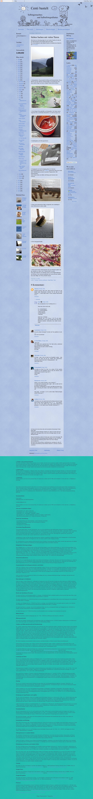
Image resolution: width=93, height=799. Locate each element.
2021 (19, 69)
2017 (19, 77)
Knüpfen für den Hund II (24, 213)
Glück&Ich (73, 89)
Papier (71, 123)
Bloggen (71, 74)
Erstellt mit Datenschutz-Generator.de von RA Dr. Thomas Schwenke (30, 792)
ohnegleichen (69, 121)
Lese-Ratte (69, 107)
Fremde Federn (73, 85)
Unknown (36, 288)
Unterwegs (74, 148)
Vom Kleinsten (22, 156)
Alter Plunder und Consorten (72, 67)
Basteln (68, 73)
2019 (19, 73)
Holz (67, 97)
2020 (19, 71)
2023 (19, 65)
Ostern (75, 121)
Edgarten (70, 190)
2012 (19, 186)
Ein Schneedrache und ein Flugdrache (22, 105)
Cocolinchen (37, 330)
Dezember (21, 81)
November (21, 83)
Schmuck (69, 137)
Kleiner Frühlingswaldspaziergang (22, 115)
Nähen (72, 114)
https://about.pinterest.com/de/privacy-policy (41, 790)
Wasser (68, 152)
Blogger (54, 796)
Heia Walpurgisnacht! (22, 100)
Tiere (54, 280)
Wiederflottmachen (70, 154)
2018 (19, 75)
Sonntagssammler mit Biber (24, 206)
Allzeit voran (21, 158)
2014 (19, 182)
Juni (20, 93)
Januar (20, 178)
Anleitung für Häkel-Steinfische (24, 199)
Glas (68, 89)
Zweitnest (75, 157)
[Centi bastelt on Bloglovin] (72, 162)
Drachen (72, 78)
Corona (68, 77)
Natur (68, 116)
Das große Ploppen (21, 154)
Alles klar (21, 127)
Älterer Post (60, 450)
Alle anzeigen (74, 201)
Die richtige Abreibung (21, 149)
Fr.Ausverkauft (37, 367)
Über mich (30, 29)
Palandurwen (37, 380)
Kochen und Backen (43, 280)
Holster (73, 96)
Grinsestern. (35, 44)
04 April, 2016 (44, 367)
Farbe (69, 82)
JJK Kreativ (37, 355)
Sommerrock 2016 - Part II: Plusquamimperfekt (22, 162)
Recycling (69, 128)
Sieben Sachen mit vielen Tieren (22, 167)
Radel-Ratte (50, 280)
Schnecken (69, 139)
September (21, 87)
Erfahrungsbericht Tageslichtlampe (22, 111)
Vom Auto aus (70, 179)
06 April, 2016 (42, 399)
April (20, 97)
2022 (19, 67)
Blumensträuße (70, 76)
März (20, 174)
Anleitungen (39, 29)
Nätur (67, 117)
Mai (20, 95)
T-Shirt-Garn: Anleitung (24, 235)
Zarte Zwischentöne (22, 121)
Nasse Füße (21, 132)
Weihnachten (70, 153)
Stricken (68, 143)
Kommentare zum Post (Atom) (40, 453)
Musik (68, 114)
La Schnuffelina (38, 340)
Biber (76, 73)
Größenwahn (69, 91)
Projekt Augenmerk (71, 125)
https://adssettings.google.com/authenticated (56, 766)
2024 (19, 63)
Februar (20, 176)
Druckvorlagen (50, 29)
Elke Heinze (70, 171)
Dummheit (69, 81)
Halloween (69, 95)
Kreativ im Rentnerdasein (71, 178)
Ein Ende (24, 248)
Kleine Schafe (22, 123)
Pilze (68, 124)
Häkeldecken (69, 92)
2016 (19, 79)
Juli (20, 91)
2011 (19, 188)
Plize (74, 124)
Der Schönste (70, 38)
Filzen (69, 84)
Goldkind (47, 170)
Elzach (75, 81)
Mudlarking (71, 112)
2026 (19, 59)
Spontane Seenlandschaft (22, 130)
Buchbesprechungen (64, 29)
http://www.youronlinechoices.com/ (23, 651)
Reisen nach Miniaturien (72, 129)
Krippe (72, 105)
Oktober (21, 85)
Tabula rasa (74, 144)
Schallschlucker (70, 136)
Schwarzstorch (24, 227)
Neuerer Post (33, 450)
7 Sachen (36, 280)
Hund (72, 97)
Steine (68, 141)
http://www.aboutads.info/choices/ (51, 650)
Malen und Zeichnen (72, 108)
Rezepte (68, 132)
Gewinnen (72, 88)
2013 (19, 184)
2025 (19, 61)
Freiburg (75, 84)
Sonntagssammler (24, 242)
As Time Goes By (22, 138)
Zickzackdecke (70, 156)
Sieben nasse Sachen (21, 135)
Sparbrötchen (70, 140)
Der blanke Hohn (23, 220)
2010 (19, 190)
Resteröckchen (22, 125)
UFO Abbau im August (72, 198)
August (20, 89)
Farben (75, 82)
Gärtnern (75, 86)
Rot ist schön (21, 108)
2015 (19, 180)
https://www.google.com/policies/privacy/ (34, 766)
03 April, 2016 (42, 288)
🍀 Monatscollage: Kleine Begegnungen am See (72, 192)
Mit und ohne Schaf (21, 141)
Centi (39, 301)
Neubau (68, 120)
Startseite (21, 29)
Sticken (73, 141)
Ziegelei (68, 157)
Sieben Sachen (22, 118)
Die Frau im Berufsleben (22, 144)
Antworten (36, 296)
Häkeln (68, 93)
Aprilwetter (21, 146)
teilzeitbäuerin (71, 197)
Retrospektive (72, 131)
